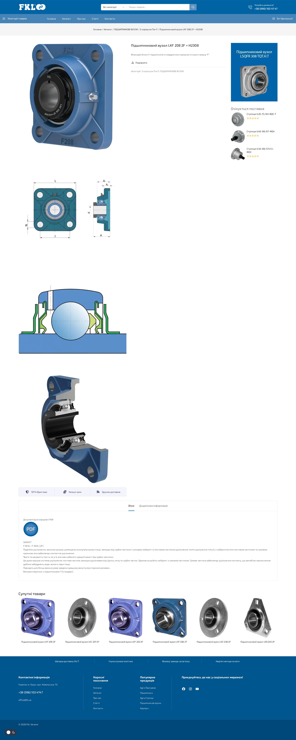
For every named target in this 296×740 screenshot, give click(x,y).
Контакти (110, 18)
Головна (51, 18)
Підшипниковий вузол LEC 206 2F (214, 641)
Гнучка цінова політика (121, 661)
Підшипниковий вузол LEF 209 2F (38, 641)
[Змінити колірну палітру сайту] (11, 732)
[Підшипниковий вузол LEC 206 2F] (214, 618)
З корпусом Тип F (150, 71)
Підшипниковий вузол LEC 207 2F (82, 641)
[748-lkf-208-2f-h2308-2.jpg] (72, 207)
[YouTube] (197, 689)
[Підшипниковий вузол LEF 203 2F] (126, 618)
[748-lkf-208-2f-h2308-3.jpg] (72, 318)
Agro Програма (148, 687)
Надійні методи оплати (228, 661)
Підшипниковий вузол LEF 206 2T (170, 641)
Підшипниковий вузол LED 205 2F (257, 641)
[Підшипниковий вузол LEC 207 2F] (82, 618)
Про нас (81, 18)
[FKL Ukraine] (32, 7)
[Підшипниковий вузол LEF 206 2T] (170, 618)
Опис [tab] (131, 505)
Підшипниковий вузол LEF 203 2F (126, 641)
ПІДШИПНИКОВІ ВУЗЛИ (172, 71)
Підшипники (146, 693)
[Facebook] (183, 689)
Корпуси (144, 708)
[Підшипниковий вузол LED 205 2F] (258, 618)
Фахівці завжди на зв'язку (176, 661)
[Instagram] (190, 689)
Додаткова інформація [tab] (153, 505)
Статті (95, 18)
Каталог (66, 18)
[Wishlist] (153, 62)
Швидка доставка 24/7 (67, 661)
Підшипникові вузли (150, 703)
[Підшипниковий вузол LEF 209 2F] (38, 618)
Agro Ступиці (146, 698)
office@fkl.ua (24, 700)
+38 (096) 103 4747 (30, 692)
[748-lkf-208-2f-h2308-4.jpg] (72, 429)
